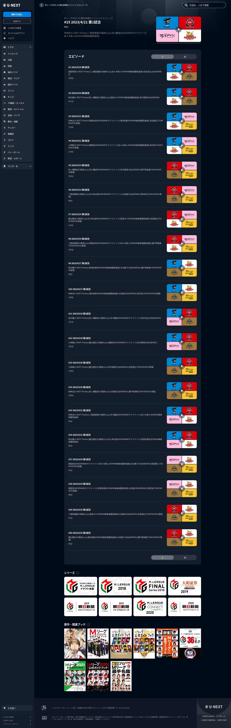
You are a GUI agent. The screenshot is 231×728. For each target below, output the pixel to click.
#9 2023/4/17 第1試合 (79, 263)
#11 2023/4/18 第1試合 (79, 313)
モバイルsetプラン (16, 33)
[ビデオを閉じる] (30, 47)
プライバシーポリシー (11, 724)
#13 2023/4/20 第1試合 (79, 362)
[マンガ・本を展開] (30, 166)
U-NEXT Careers (208, 716)
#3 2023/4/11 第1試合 (79, 116)
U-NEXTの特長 (14, 28)
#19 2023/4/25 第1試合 (79, 509)
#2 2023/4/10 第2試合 (79, 93)
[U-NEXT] (11, 5)
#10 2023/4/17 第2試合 (79, 289)
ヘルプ (11, 38)
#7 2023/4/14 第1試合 (79, 214)
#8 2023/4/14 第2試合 (79, 238)
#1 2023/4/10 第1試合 (79, 67)
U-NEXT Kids (221, 720)
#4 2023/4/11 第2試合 (79, 140)
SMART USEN (8, 720)
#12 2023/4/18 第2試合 (79, 338)
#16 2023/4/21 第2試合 (79, 434)
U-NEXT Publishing (208, 720)
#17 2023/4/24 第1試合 (79, 459)
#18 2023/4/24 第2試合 (79, 483)
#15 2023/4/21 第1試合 (79, 410)
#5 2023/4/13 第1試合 (79, 165)
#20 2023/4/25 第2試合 (79, 532)
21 (185, 56)
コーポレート (221, 716)
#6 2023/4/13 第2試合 (79, 189)
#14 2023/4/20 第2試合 (79, 387)
